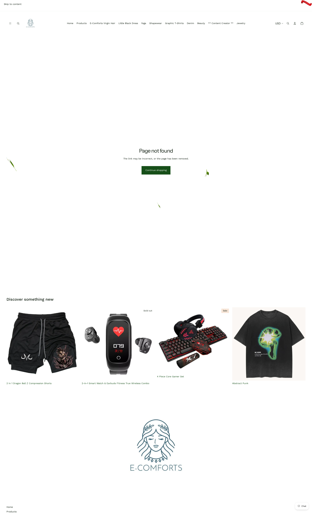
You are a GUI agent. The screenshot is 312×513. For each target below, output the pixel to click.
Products (11, 511)
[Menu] (10, 23)
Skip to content (12, 4)
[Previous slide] (11, 344)
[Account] (294, 23)
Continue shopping (156, 170)
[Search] (18, 23)
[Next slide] (75, 344)
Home (9, 507)
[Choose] (75, 376)
